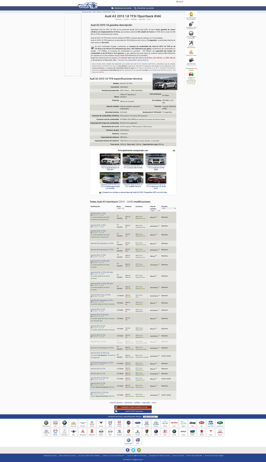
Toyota (220, 435)
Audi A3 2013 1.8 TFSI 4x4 (100, 353)
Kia (202, 426)
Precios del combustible (194, 455)
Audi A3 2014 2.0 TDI (98, 383)
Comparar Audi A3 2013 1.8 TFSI (110, 167)
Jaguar (183, 426)
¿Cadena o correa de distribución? (191, 27)
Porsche (128, 435)
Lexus (46, 435)
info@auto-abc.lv (137, 459)
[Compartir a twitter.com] (133, 450)
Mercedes (64, 435)
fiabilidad (134, 19)
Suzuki (202, 435)
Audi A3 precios (116, 402)
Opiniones (123, 8)
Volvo (137, 443)
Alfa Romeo (46, 426)
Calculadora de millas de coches (191, 64)
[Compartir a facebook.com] (127, 450)
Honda (147, 426)
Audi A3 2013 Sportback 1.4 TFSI (102, 243)
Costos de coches (191, 55)
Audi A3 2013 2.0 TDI (98, 369)
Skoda (174, 435)
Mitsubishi (83, 435)
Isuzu (174, 426)
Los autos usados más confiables (191, 18)
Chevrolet (73, 426)
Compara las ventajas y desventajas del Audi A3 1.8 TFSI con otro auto (191, 80)
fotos (149, 19)
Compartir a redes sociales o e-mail (134, 407)
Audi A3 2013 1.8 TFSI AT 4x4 (102, 66)
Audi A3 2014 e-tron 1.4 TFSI (100, 295)
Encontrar (145, 8)
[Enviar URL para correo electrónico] (138, 450)
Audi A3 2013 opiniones (134, 411)
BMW (64, 426)
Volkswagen (128, 443)
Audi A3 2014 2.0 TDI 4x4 (99, 392)
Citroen (92, 426)
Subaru (192, 435)
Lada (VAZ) (211, 426)
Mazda (55, 435)
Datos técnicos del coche (67, 455)
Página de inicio (86, 12)
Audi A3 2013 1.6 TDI (98, 309)
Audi (94, 12)
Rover (146, 435)
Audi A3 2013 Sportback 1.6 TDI (102, 300)
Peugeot (119, 435)
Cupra (101, 426)
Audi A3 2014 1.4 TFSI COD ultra (102, 272)
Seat (165, 435)
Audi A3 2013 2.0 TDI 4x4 (99, 378)
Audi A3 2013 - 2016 (109, 12)
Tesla (210, 435)
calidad (137, 402)
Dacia (110, 426)
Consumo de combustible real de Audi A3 (133, 60)
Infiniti (165, 426)
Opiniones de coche (50, 455)
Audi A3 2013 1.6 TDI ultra (99, 315)
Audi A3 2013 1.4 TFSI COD (100, 261)
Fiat (128, 426)
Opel (110, 435)
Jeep (192, 426)
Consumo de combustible (191, 37)
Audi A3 (99, 12)
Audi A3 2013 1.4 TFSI (98, 255)
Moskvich (92, 435)
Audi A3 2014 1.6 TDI (98, 326)
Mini (73, 435)
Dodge (119, 426)
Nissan (101, 435)
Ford (137, 426)
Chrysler (82, 426)
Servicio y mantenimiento (191, 46)
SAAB (156, 435)
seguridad (142, 19)
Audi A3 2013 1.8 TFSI (98, 341)
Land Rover (220, 426)
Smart (183, 435)
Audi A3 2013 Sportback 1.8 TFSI (102, 348)
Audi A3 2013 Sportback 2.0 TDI (102, 363)
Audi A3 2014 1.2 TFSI (98, 213)
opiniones (119, 19)
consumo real (104, 219)
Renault (137, 435)
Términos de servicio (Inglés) (214, 455)
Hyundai (155, 426)
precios (126, 19)
